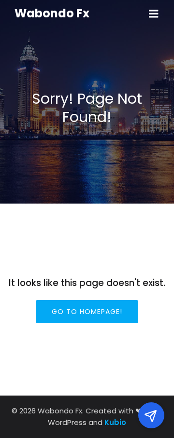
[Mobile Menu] (154, 14)
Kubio (115, 422)
